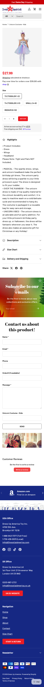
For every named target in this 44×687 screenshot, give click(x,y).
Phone (5, 361)
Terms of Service (8, 681)
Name (4, 337)
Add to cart (23, 118)
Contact (6, 628)
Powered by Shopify (29, 674)
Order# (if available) (11, 373)
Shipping (6, 77)
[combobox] (22, 16)
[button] (34, 9)
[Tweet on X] (11, 268)
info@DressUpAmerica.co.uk (16, 585)
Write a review (22, 469)
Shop (4, 617)
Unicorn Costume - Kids (17, 24)
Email (4, 349)
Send (22, 426)
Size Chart (7, 633)
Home (4, 24)
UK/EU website (13, 593)
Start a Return (13, 641)
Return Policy (29, 678)
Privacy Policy (17, 678)
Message (6, 385)
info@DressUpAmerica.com (15, 542)
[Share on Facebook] (16, 268)
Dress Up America (14, 674)
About (5, 623)
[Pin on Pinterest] (21, 268)
